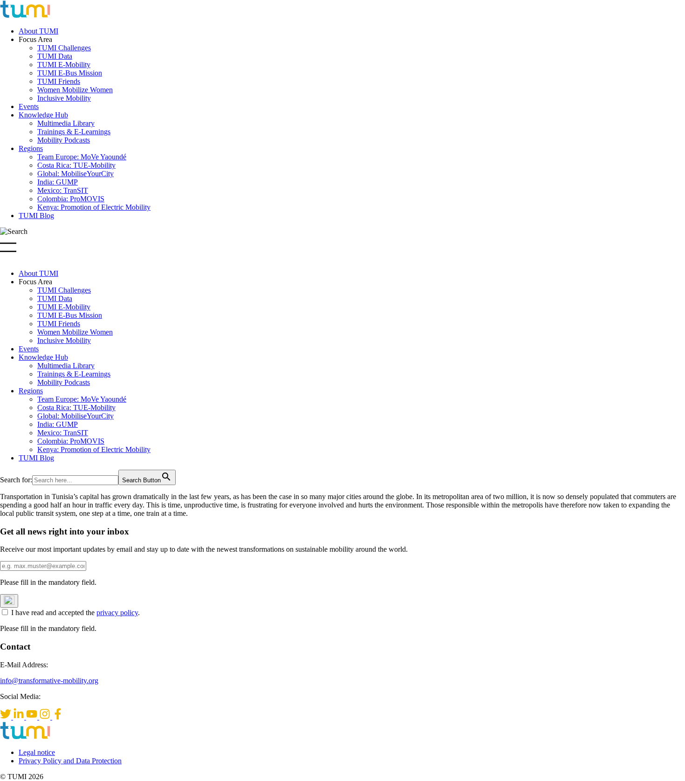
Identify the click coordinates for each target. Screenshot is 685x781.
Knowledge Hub (43, 115)
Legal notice (37, 752)
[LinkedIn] (19, 717)
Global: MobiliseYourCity (75, 174)
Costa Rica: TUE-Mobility (76, 165)
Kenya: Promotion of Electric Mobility (94, 207)
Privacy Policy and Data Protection (70, 761)
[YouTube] (32, 717)
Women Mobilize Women (75, 90)
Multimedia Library (66, 123)
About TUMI (38, 31)
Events (29, 106)
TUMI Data (54, 56)
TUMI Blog (36, 215)
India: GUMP (57, 182)
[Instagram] (45, 717)
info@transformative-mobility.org (49, 681)
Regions (31, 148)
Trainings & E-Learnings (73, 132)
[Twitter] (6, 717)
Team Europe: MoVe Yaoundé (81, 157)
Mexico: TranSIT (62, 190)
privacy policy (117, 613)
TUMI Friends (58, 81)
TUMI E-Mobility (63, 65)
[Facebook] (57, 717)
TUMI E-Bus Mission (69, 73)
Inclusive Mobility (64, 98)
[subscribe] (9, 601)
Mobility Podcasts (63, 140)
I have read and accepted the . (75, 613)
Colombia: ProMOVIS (70, 199)
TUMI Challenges (64, 48)
